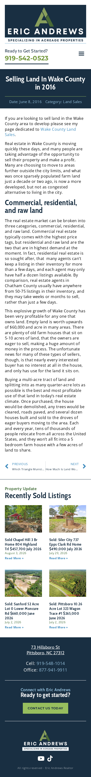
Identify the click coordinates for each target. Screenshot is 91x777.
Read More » (14, 558)
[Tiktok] (50, 758)
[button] (81, 53)
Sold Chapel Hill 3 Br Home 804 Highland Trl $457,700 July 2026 (23, 544)
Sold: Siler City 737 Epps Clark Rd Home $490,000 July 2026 (65, 544)
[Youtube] (41, 758)
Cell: (45, 663)
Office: (45, 670)
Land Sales (72, 101)
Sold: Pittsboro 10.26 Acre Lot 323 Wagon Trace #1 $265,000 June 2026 (65, 611)
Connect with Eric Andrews (46, 689)
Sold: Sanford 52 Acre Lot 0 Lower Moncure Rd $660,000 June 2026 (22, 611)
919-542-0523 (27, 58)
